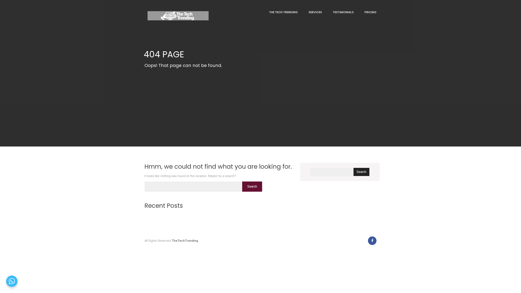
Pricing (370, 12)
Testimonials (343, 12)
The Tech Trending (283, 12)
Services (315, 12)
